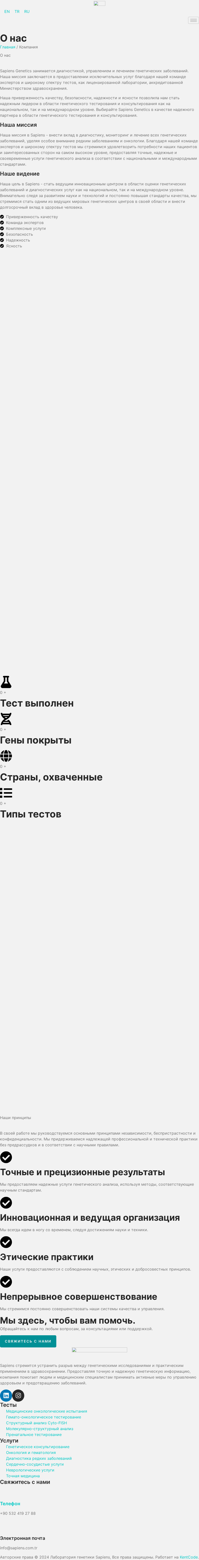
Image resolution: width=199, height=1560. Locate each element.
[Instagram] (18, 1396)
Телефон (10, 1503)
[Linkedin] (6, 1396)
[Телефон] (6, 1491)
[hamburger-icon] (193, 20)
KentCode (189, 1557)
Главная (7, 47)
